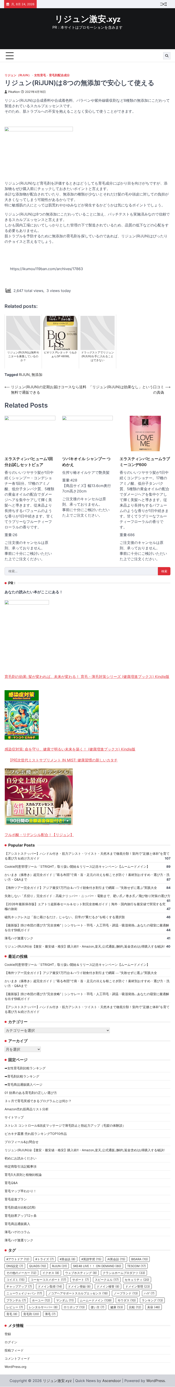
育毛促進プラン (16, 1199)
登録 (8, 1334)
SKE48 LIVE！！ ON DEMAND (97, 1266)
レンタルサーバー (43, 1307)
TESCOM (136, 1266)
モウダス (127, 1300)
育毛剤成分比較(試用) (20, 1207)
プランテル (16, 1300)
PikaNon (14, 92)
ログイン (11, 1342)
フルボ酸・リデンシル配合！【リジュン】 (39, 834)
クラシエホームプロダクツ (124, 1273)
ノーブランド (126, 1293)
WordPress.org (15, 1367)
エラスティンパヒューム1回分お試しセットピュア (29, 461)
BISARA (139, 1259)
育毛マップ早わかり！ (20, 1191)
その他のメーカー (21, 1273)
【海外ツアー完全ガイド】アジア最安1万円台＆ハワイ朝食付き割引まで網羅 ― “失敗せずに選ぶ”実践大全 (81, 888)
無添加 (36, 374)
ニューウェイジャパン (24, 1293)
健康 (116, 1307)
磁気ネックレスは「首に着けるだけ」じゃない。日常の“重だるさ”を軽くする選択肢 (65, 917)
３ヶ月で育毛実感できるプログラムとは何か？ (38, 1101)
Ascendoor (111, 1380)
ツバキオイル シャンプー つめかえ (86, 461)
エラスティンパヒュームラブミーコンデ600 (145, 461)
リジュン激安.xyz (88, 19)
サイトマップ (14, 1117)
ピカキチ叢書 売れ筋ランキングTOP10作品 (36, 1134)
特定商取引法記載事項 (20, 1166)
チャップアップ (19, 1286)
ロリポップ (74, 1307)
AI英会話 (116, 1259)
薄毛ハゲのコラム (17, 1232)
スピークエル (107, 1279)
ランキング (152, 1300)
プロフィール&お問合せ (22, 1142)
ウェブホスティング (81, 1273)
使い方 (97, 1307)
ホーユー (41, 1300)
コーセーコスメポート (48, 1279)
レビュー (14, 1307)
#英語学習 (91, 1259)
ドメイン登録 (79, 1286)
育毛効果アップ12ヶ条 (21, 1215)
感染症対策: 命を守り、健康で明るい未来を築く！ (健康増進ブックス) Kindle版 (70, 749)
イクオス (50, 1273)
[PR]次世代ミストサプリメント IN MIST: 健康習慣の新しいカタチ (64, 760)
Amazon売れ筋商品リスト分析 (27, 1109)
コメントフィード (17, 1358)
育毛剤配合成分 (59, 75)
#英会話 (67, 1259)
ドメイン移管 (108, 1286)
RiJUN (24, 374)
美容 (153, 1307)
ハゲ (149, 1293)
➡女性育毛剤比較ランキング (25, 1068)
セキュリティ (137, 1279)
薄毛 (50, 1314)
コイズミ (15, 1279)
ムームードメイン (96, 1300)
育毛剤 (31, 1314)
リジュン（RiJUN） (18, 75)
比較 (135, 1307)
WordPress (155, 1380)
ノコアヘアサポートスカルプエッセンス (78, 1293)
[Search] (166, 55)
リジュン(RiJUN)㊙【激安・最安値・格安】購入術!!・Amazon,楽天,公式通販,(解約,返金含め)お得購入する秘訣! (85, 946)
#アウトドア (17, 1259)
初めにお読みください (20, 1158)
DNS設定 (14, 1266)
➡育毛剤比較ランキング (22, 1076)
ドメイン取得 (50, 1286)
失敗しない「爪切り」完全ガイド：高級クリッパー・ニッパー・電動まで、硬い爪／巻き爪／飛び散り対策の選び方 (87, 896)
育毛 (11, 1314)
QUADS (37, 1266)
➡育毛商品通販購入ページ (23, 1084)
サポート (80, 1279)
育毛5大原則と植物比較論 (23, 1175)
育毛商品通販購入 (17, 1224)
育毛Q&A (11, 1183)
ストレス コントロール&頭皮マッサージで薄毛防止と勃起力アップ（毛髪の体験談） (65, 1125)
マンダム (65, 1300)
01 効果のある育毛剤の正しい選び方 (31, 1093)
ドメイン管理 (137, 1286)
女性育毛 (40, 75)
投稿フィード (14, 1350)
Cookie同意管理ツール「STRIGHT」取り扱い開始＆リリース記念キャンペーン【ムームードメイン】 (77, 866)
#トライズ (44, 1259)
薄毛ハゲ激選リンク (19, 938)
